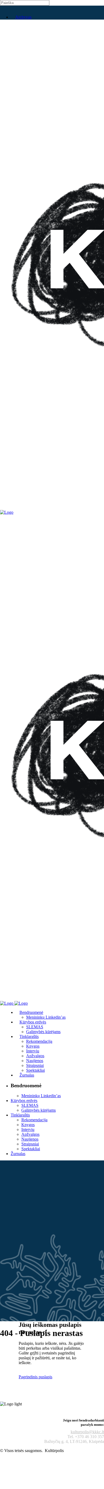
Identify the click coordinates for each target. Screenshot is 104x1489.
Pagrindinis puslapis (35, 1377)
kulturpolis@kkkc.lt (87, 1432)
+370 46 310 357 (89, 1436)
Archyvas (23, 17)
